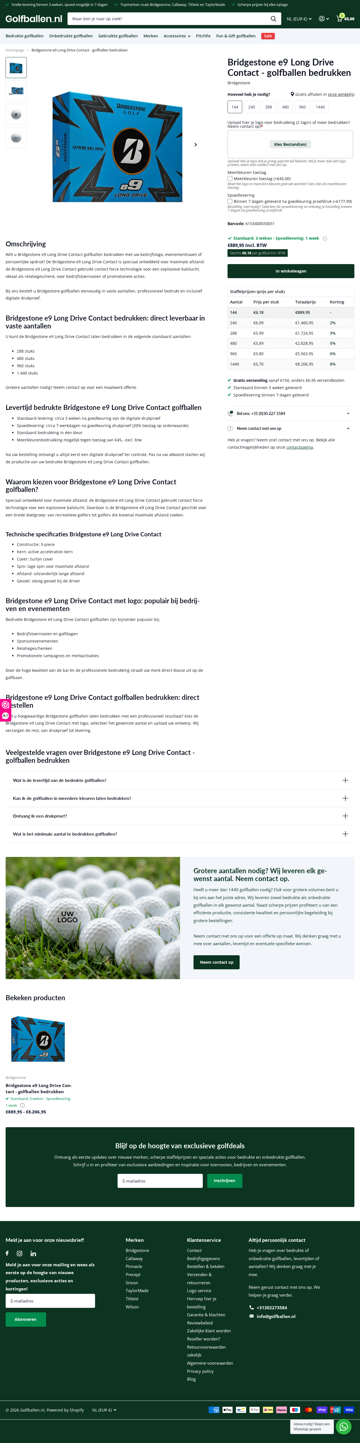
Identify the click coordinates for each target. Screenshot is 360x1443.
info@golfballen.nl (276, 1316)
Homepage (15, 50)
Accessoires (175, 35)
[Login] (324, 18)
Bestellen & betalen (205, 1266)
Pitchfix (203, 35)
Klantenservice (204, 1240)
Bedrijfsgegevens (203, 1258)
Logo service (199, 1290)
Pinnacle (134, 1266)
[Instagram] (19, 1253)
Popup (325, 238)
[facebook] (7, 1253)
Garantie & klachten (206, 1314)
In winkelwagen (291, 271)
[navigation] (16, 67)
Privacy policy (200, 1371)
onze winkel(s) (341, 94)
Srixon (132, 1282)
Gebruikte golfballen (118, 35)
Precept (133, 1274)
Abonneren (26, 1319)
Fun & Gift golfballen (236, 35)
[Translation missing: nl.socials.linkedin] (33, 1253)
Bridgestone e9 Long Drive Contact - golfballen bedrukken (39, 1088)
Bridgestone (137, 1250)
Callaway (134, 1258)
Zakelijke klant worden (209, 1330)
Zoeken (273, 18)
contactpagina (299, 447)
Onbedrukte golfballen (71, 35)
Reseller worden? (203, 1339)
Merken (150, 35)
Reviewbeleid (200, 1323)
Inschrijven (225, 1180)
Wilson (132, 1307)
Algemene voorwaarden (210, 1363)
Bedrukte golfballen (25, 35)
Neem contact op (216, 962)
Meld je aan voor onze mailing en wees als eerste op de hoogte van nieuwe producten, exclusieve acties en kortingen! (50, 1277)
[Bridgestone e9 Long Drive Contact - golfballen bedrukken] (39, 1038)
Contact (194, 1250)
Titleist (132, 1298)
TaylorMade (137, 1290)
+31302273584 (272, 1307)
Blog (191, 1379)
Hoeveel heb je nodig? (291, 94)
